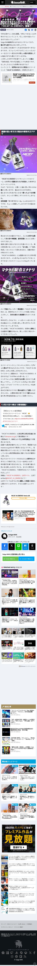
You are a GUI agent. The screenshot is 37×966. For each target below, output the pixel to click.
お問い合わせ (22, 924)
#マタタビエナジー (11, 421)
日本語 (32, 2)
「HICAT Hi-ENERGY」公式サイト (17, 475)
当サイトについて (12, 924)
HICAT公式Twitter (33, 175)
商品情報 (3, 30)
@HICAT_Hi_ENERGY (13, 478)
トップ (4, 924)
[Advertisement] (18, 108)
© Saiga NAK (18, 960)
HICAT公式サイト (33, 361)
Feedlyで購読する (10, 559)
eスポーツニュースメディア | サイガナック (18, 949)
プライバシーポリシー (7, 927)
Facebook (5, 548)
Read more (30, 519)
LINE (18, 548)
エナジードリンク (7, 531)
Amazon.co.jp (10, 436)
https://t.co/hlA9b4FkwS (22, 419)
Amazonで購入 (24, 498)
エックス (11, 548)
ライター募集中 (19, 927)
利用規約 (30, 924)
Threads (32, 548)
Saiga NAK (18, 2)
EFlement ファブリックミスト (28, 666)
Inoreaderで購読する (27, 559)
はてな (25, 546)
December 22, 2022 (16, 427)
